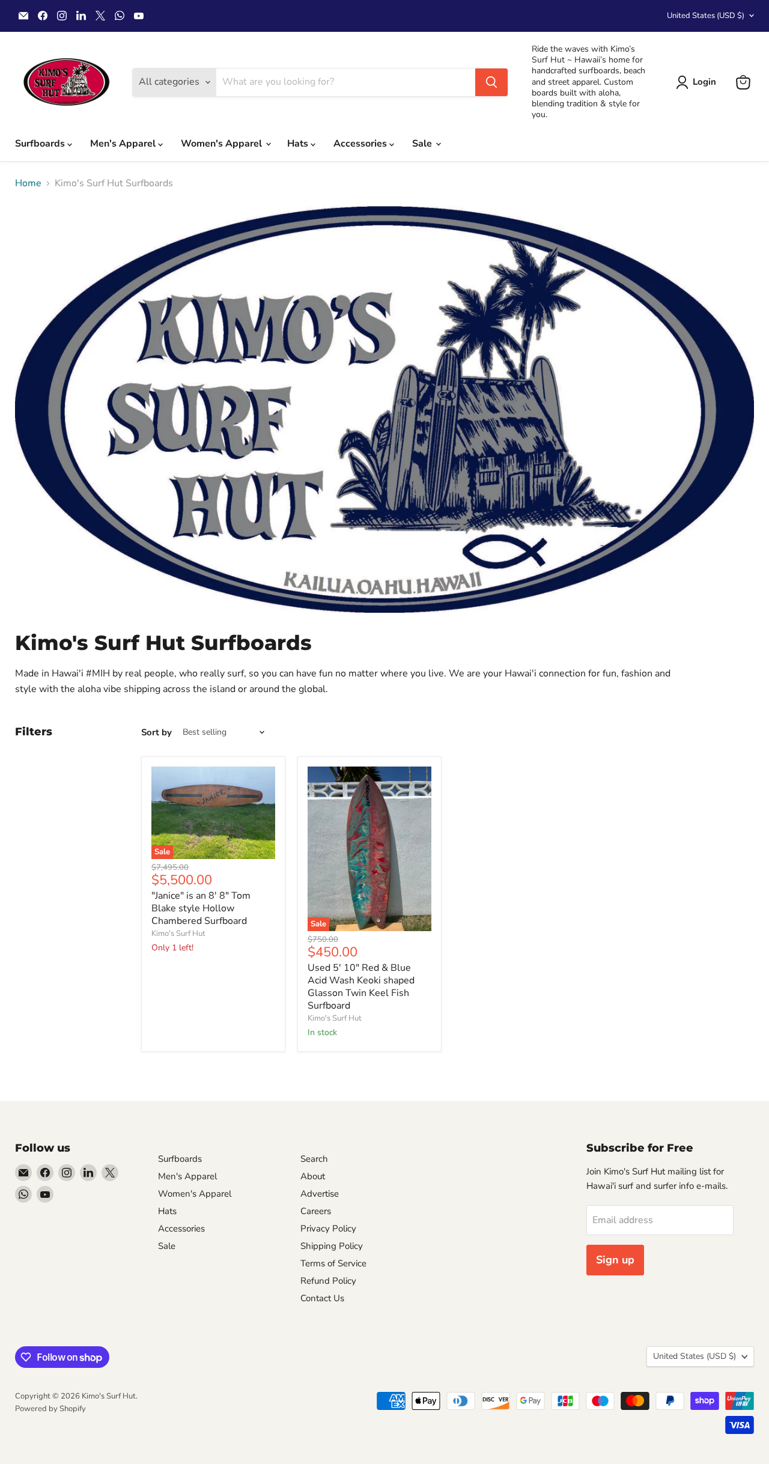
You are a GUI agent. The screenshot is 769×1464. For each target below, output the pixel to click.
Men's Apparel (124, 143)
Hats (299, 143)
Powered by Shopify (50, 1408)
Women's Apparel (222, 143)
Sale (423, 143)
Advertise (319, 1194)
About (312, 1176)
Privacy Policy (328, 1229)
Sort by (156, 732)
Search (314, 1159)
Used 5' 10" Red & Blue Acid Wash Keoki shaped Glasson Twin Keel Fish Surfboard (361, 986)
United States (705, 15)
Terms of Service (333, 1263)
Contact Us (322, 1298)
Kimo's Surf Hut (178, 933)
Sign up (615, 1260)
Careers (315, 1211)
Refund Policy (328, 1281)
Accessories (361, 143)
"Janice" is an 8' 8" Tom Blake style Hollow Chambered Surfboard (201, 908)
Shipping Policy (331, 1246)
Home (28, 183)
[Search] (491, 82)
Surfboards (41, 143)
